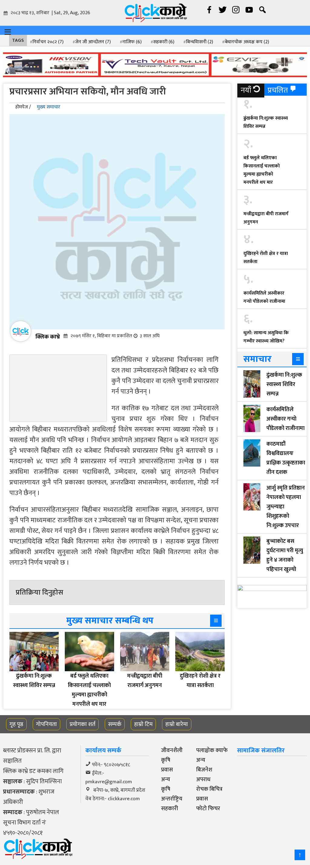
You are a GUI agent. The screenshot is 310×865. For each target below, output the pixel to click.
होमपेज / (23, 107)
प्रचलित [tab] (278, 90)
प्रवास (167, 769)
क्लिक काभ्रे (47, 337)
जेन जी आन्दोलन (93, 42)
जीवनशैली (172, 750)
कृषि (165, 760)
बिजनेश (204, 769)
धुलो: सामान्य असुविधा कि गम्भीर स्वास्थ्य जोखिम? (266, 337)
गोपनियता (46, 724)
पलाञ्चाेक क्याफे (212, 750)
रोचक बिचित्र (209, 789)
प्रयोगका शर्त (82, 724)
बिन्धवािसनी (199, 42)
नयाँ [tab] (246, 90)
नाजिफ (132, 42)
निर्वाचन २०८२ (48, 42)
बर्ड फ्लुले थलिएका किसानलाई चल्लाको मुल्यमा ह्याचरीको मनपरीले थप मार (261, 170)
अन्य (200, 760)
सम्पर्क (114, 724)
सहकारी (163, 42)
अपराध (203, 779)
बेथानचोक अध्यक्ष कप (247, 42)
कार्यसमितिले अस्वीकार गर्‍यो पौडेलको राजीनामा (264, 297)
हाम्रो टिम (143, 724)
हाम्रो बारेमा (176, 724)
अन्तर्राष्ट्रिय (171, 799)
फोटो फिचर (208, 808)
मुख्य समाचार (48, 107)
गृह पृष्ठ (16, 724)
